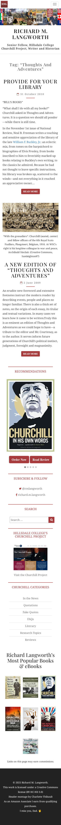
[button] (25, 467)
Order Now (19, 459)
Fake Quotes (30, 612)
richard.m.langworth (31, 495)
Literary (30, 626)
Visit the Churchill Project (30, 575)
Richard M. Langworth (4, 4)
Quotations (31, 605)
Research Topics (30, 633)
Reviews (30, 640)
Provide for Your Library (30, 84)
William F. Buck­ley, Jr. (27, 142)
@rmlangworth (32, 488)
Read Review (41, 459)
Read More (31, 191)
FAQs (30, 619)
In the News (30, 598)
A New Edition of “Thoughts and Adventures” (30, 270)
